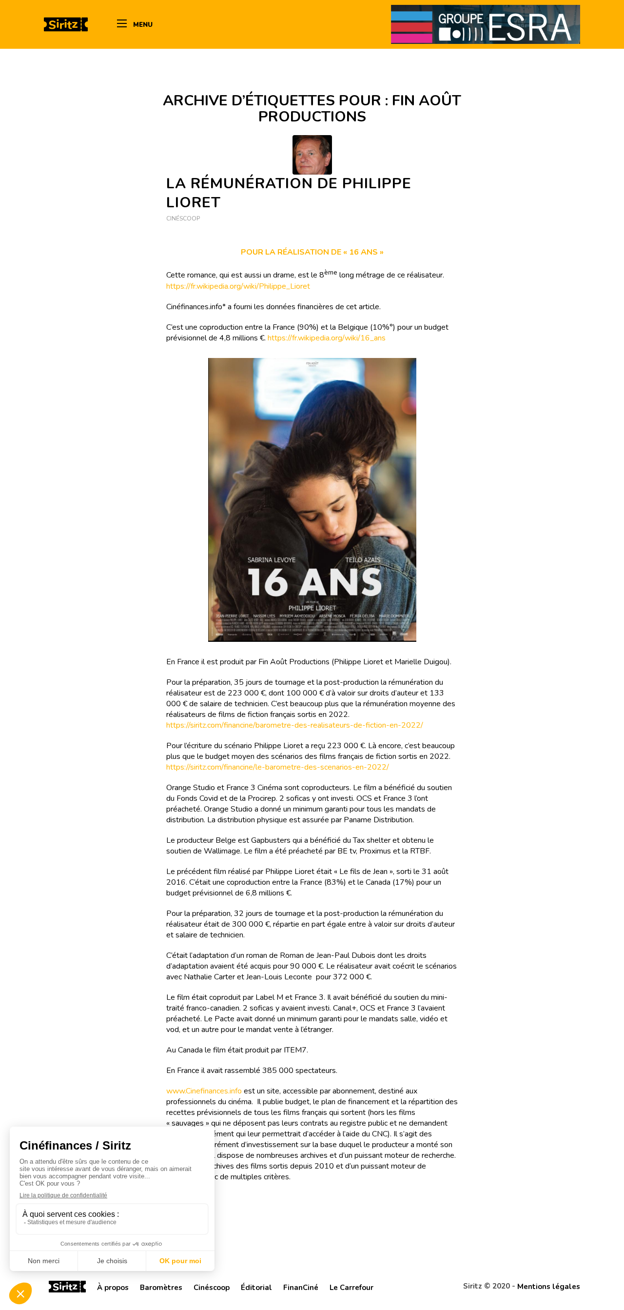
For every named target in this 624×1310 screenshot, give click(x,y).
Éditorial (256, 1287)
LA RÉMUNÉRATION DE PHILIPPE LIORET (288, 193)
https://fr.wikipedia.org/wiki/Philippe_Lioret (238, 286)
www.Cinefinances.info (204, 1091)
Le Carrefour (351, 1287)
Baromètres (161, 1287)
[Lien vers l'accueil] (67, 1288)
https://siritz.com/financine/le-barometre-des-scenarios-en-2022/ (277, 767)
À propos (113, 1287)
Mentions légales (548, 1286)
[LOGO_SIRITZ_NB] (66, 24)
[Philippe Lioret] (312, 155)
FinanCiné (300, 1287)
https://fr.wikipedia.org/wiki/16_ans (327, 338)
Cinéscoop (183, 218)
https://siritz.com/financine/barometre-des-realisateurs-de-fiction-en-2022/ (294, 725)
